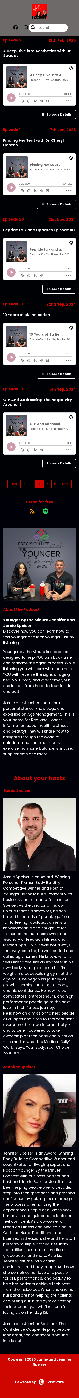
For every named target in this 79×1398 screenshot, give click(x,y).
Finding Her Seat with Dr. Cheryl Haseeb (33, 143)
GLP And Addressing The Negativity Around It (37, 402)
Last (65, 484)
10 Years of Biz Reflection (26, 314)
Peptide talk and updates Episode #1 (39, 230)
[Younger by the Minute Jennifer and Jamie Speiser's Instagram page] (23, 27)
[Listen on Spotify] (45, 511)
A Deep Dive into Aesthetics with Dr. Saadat (37, 53)
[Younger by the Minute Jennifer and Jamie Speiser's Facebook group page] (15, 27)
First (13, 484)
